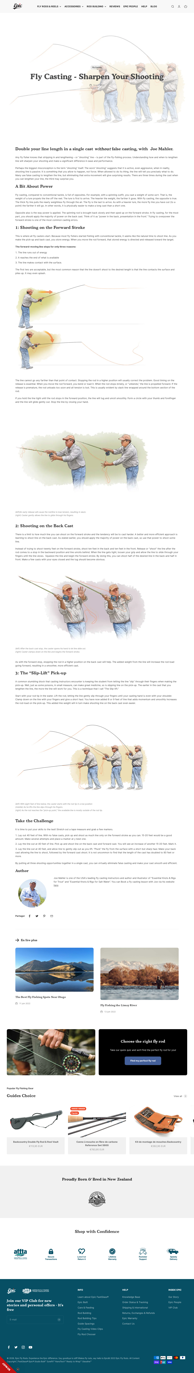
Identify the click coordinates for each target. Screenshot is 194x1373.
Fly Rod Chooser (87, 1334)
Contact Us (128, 1323)
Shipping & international (135, 1307)
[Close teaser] (17, 1369)
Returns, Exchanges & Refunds (138, 1313)
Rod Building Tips (87, 1318)
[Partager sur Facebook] (29, 916)
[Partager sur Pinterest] (44, 916)
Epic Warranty (129, 1318)
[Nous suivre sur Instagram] (23, 1347)
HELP (144, 6)
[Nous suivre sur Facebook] (9, 1347)
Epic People (174, 1302)
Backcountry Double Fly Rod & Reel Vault (35, 1141)
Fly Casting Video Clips (90, 1328)
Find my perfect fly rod (143, 1060)
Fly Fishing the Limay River (118, 1005)
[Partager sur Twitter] (37, 916)
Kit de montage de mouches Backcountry (158, 1141)
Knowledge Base (131, 1297)
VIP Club (173, 1307)
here (56, 885)
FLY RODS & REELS (47, 6)
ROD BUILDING (95, 6)
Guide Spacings (86, 1323)
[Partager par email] (52, 916)
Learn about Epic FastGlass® (93, 1297)
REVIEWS (114, 6)
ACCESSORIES (72, 6)
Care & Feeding (86, 1307)
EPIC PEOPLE (130, 6)
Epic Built (83, 1302)
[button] (8, 1364)
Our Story (173, 1297)
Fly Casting (97, 67)
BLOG (154, 6)
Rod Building (84, 1313)
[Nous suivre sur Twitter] (16, 1347)
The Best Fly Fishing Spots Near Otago (40, 997)
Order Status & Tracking (135, 1302)
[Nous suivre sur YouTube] (30, 1347)
